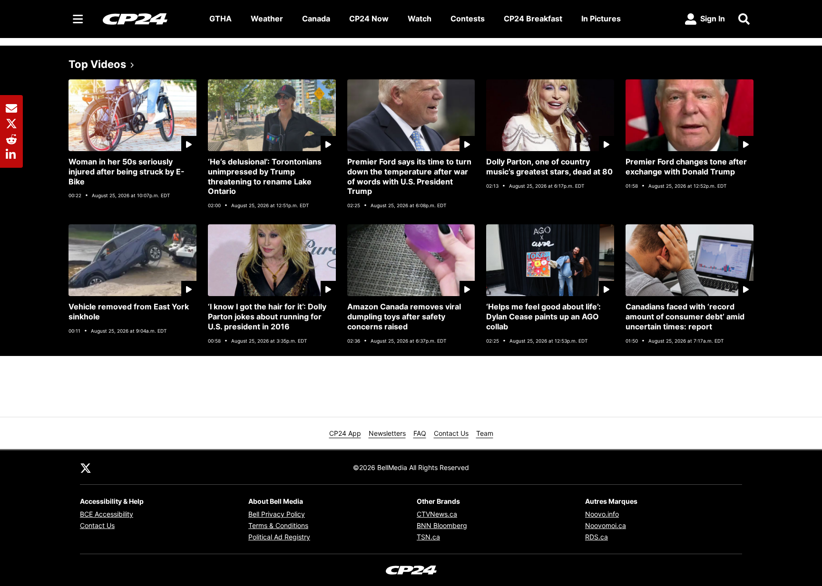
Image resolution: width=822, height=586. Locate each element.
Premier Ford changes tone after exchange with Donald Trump (686, 166)
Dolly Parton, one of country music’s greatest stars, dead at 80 (549, 166)
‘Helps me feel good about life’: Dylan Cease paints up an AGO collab (543, 316)
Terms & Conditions (278, 525)
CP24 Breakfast (533, 18)
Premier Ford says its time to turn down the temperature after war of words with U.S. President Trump (409, 176)
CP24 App (345, 433)
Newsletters (387, 433)
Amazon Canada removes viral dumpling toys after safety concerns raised (404, 316)
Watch (419, 18)
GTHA (220, 18)
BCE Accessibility (106, 514)
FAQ (419, 433)
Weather (267, 18)
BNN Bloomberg (442, 525)
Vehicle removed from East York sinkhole (128, 311)
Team (484, 433)
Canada (316, 18)
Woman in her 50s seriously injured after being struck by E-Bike (126, 171)
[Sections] (78, 19)
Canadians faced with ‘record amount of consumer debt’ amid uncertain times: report (685, 316)
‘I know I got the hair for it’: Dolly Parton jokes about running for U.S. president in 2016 (267, 316)
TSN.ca (428, 537)
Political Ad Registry (279, 537)
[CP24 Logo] (148, 18)
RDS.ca (596, 537)
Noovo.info (602, 514)
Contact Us (451, 433)
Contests (467, 18)
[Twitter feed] (85, 467)
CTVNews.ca (437, 514)
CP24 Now (369, 18)
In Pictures (601, 18)
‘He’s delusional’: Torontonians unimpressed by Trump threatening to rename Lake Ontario (265, 176)
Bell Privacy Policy (276, 514)
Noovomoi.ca (605, 525)
